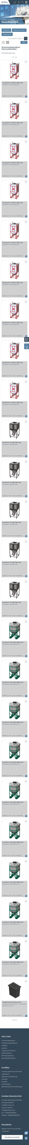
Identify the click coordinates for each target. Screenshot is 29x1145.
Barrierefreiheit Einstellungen (12, 1086)
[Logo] (5, 2)
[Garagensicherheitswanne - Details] (14, 990)
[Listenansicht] (3, 42)
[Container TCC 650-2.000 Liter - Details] (14, 630)
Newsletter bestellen (12, 1137)
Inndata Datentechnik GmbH (12, 1071)
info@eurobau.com (8, 1110)
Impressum (5, 1074)
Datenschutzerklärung (9, 1076)
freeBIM (4, 1045)
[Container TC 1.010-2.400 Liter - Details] (14, 70)
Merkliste (6, 30)
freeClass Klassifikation (9, 1043)
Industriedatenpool (8, 1040)
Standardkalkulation (9, 1058)
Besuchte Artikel (19, 30)
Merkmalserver (7, 1053)
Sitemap (4, 1079)
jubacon (4, 1048)
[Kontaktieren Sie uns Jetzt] (15, 2)
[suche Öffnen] (22, 2)
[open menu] (26, 2)
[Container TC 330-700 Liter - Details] (14, 430)
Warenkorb (7, 34)
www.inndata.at (7, 1107)
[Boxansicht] (7, 42)
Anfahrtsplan (6, 1084)
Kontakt (4, 1081)
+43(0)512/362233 (10, 1112)
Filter (24, 42)
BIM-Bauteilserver (8, 1055)
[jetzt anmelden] (19, 2)
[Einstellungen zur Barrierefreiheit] (26, 1138)
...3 (15, 57)
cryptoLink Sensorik (8, 1050)
